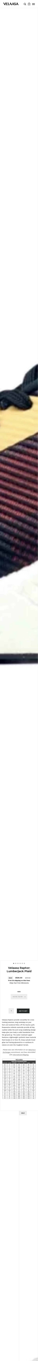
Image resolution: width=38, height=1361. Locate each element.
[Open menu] (33, 4)
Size (18, 991)
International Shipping (20, 1055)
